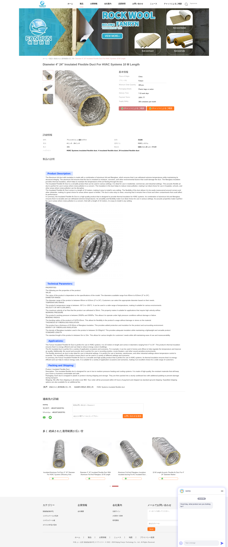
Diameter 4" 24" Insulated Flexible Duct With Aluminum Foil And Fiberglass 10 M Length (95, 473)
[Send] (222, 543)
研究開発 (116, 520)
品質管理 (122, 4)
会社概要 (81, 511)
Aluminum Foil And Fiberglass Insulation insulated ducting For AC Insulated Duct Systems (132, 474)
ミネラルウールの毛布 (50, 516)
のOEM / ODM (118, 516)
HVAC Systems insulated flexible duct (111, 387)
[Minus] (222, 491)
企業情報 (93, 4)
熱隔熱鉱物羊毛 (48, 511)
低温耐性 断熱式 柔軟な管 (83, 387)
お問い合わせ (137, 4)
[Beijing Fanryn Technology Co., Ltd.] (42, 4)
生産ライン (116, 511)
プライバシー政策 (147, 537)
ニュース (153, 4)
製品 (81, 4)
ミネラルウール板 (49, 520)
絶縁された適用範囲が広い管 (60, 387)
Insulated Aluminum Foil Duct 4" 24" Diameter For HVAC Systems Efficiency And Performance (59, 474)
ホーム (70, 4)
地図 (130, 537)
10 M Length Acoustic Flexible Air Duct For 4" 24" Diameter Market (168, 473)
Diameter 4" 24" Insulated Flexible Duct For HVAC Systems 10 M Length (100, 58)
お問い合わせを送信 (132, 416)
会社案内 (107, 4)
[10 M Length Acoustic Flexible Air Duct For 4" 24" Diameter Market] (168, 453)
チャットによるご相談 (173, 4)
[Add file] (181, 543)
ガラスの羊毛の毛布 (50, 525)
